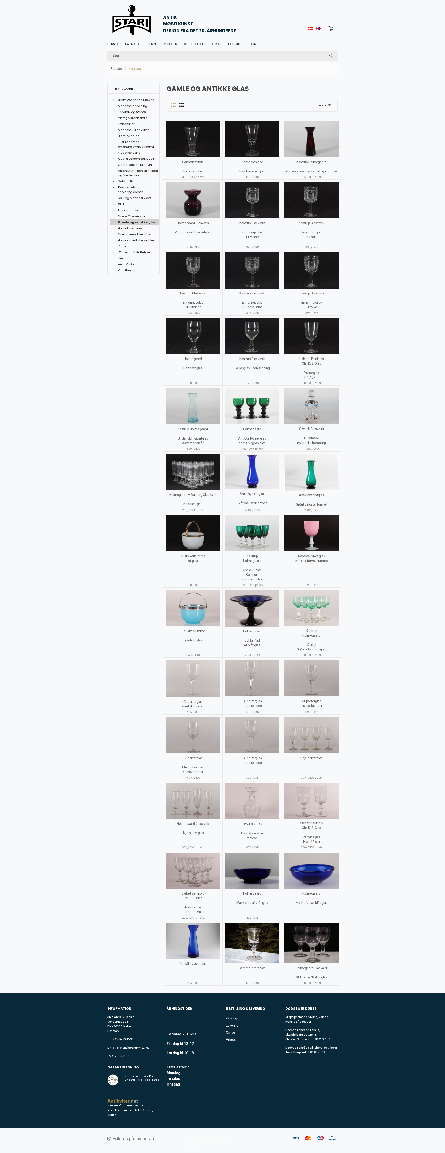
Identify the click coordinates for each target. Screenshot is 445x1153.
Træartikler (126, 124)
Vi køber (170, 44)
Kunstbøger (127, 270)
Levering (151, 44)
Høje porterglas (311, 758)
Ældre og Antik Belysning (136, 252)
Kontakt (235, 44)
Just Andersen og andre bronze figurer (136, 144)
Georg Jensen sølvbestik (137, 158)
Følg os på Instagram (133, 1138)
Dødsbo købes (194, 44)
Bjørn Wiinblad (129, 136)
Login (252, 44)
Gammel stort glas (252, 968)
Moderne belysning (132, 106)
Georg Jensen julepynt (135, 164)
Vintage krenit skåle (133, 118)
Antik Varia (126, 264)
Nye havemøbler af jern (135, 234)
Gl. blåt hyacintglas (193, 963)
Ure (120, 258)
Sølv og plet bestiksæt (134, 198)
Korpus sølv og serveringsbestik (130, 189)
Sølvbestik (126, 181)
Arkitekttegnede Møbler (136, 100)
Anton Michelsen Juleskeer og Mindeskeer (138, 173)
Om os (217, 44)
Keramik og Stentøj (132, 112)
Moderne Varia (129, 152)
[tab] (173, 105)
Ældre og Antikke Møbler (136, 240)
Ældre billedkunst (130, 228)
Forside (113, 44)
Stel (121, 204)
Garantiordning (123, 1067)
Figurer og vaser (130, 210)
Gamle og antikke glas (137, 222)
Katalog (132, 44)
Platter (123, 246)
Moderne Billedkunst (133, 130)
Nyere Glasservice (132, 216)
